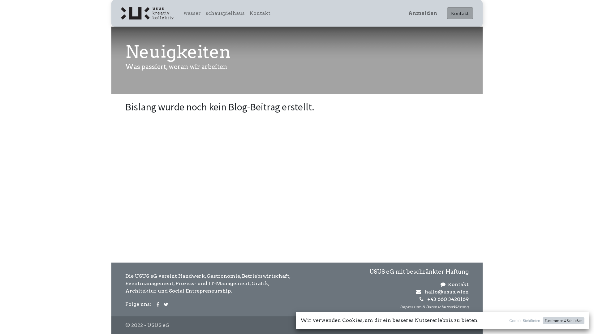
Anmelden (422, 13)
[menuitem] (192, 13)
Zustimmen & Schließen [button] (563, 320)
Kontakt (460, 13)
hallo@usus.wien (447, 292)
